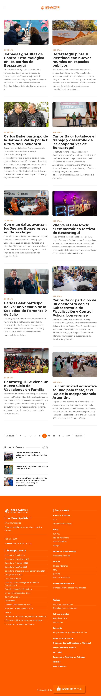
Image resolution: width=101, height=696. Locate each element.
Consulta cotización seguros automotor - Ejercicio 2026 (22, 583)
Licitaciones (10, 600)
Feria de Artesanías (61, 577)
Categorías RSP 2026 (13, 574)
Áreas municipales (13, 523)
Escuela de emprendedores (65, 608)
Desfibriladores (60, 541)
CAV (55, 519)
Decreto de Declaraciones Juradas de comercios (26, 616)
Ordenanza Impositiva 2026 (17, 559)
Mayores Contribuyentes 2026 (18, 604)
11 (54, 435)
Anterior (10, 436)
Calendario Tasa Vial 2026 (16, 567)
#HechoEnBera (59, 666)
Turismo (57, 662)
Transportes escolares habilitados (19, 624)
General (8, 50)
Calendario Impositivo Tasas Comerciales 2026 (25, 571)
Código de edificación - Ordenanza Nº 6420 (23, 620)
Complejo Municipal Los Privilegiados (69, 587)
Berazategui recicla (61, 555)
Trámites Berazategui (62, 523)
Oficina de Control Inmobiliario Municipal (72, 643)
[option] (26, 470)
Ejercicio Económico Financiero (18, 589)
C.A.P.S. (56, 534)
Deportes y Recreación (63, 638)
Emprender (58, 622)
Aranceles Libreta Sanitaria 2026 (19, 608)
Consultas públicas (13, 578)
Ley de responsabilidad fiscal (17, 593)
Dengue (56, 545)
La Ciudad (57, 652)
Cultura (56, 561)
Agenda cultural (60, 618)
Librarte (56, 574)
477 (68, 435)
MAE (55, 570)
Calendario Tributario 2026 (16, 563)
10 (49, 435)
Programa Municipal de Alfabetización (70, 632)
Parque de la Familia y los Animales (69, 657)
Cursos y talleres (60, 566)
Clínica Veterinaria (61, 537)
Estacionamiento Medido (64, 647)
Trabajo (56, 600)
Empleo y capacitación (63, 604)
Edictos (8, 612)
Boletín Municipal (12, 597)
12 (59, 435)
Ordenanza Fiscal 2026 (15, 555)
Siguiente (78, 436)
